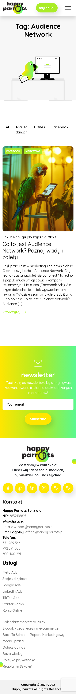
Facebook (60, 127)
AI (7, 127)
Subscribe (38, 419)
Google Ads (12, 585)
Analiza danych (21, 129)
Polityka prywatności (19, 660)
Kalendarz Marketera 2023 (24, 622)
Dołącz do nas (14, 647)
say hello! (46, 8)
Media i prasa (13, 641)
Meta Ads (10, 572)
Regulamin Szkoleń (17, 666)
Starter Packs (13, 604)
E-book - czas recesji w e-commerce (30, 628)
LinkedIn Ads (12, 591)
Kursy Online (12, 610)
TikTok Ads (11, 598)
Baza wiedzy (12, 654)
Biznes (39, 127)
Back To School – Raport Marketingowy (33, 635)
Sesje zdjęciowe (15, 579)
